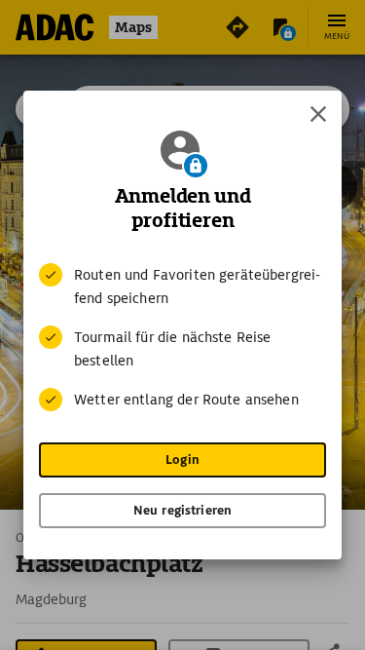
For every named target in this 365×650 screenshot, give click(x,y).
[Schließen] (318, 114)
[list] (182, 337)
